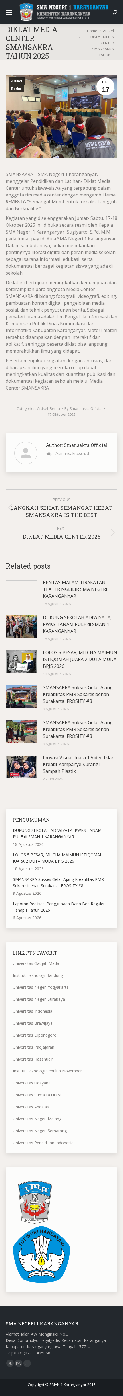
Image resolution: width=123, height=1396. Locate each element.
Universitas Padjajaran (33, 1047)
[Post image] (21, 591)
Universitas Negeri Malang (37, 1118)
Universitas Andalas (31, 1107)
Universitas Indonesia (32, 1011)
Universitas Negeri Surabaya (39, 999)
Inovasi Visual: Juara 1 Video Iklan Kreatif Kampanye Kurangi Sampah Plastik (78, 764)
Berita (16, 89)
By (83, 408)
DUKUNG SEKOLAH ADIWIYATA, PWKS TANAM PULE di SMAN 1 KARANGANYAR (77, 624)
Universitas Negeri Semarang (40, 1130)
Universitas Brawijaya (33, 1023)
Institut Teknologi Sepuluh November (47, 1071)
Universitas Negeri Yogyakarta (41, 987)
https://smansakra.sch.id (67, 453)
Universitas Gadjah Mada (36, 963)
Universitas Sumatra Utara (37, 1095)
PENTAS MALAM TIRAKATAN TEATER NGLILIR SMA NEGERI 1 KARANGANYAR (77, 589)
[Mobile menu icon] (9, 12)
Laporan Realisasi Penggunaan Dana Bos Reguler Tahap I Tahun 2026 (59, 907)
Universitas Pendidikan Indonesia (43, 1142)
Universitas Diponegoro (35, 1035)
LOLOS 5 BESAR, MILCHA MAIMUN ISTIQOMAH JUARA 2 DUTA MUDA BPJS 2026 (80, 659)
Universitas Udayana (32, 1083)
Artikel (16, 81)
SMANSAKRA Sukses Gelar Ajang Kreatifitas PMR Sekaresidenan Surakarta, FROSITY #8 (78, 729)
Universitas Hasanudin (33, 1059)
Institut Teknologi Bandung (38, 975)
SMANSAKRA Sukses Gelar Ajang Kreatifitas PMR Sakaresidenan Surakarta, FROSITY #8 (78, 694)
